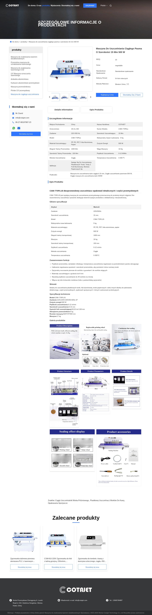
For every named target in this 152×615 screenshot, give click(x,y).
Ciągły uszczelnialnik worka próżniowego (72, 500)
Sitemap (10, 613)
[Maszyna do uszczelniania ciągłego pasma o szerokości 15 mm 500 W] (70, 69)
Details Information (64, 110)
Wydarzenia (56, 5)
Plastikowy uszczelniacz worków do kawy (107, 500)
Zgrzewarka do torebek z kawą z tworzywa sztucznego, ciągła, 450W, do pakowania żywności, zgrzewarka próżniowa (92, 560)
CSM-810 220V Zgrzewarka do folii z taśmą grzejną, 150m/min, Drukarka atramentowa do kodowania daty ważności (58, 560)
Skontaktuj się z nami (70, 5)
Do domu (32, 5)
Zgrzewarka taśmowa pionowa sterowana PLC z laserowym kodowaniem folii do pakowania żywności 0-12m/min (22, 560)
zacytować (89, 5)
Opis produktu (96, 110)
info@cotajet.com (22, 118)
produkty (46, 5)
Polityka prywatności (22, 613)
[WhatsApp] (13, 128)
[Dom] (12, 5)
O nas (38, 5)
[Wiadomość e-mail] (19, 128)
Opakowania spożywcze (58, 503)
